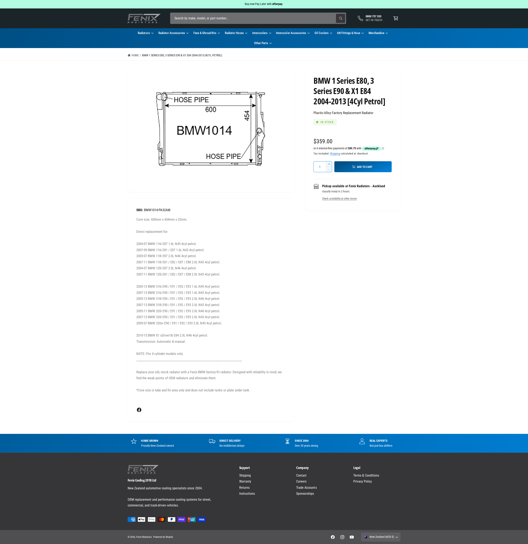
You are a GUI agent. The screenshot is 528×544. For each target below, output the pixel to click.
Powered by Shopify (163, 537)
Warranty (245, 481)
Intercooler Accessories (291, 33)
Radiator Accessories (171, 33)
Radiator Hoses (234, 33)
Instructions (247, 494)
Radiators (144, 33)
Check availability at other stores (339, 198)
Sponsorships (305, 494)
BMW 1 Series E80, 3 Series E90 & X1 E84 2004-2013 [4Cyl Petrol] (182, 55)
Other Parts (261, 43)
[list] (264, 443)
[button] (395, 18)
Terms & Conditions (366, 475)
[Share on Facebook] (139, 410)
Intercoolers (260, 33)
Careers (301, 481)
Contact (301, 475)
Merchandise (376, 33)
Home (135, 55)
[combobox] (258, 18)
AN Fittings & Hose (348, 33)
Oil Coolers (322, 33)
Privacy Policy (362, 481)
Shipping (335, 153)
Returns (244, 488)
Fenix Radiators (144, 537)
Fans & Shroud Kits (204, 33)
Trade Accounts (306, 488)
